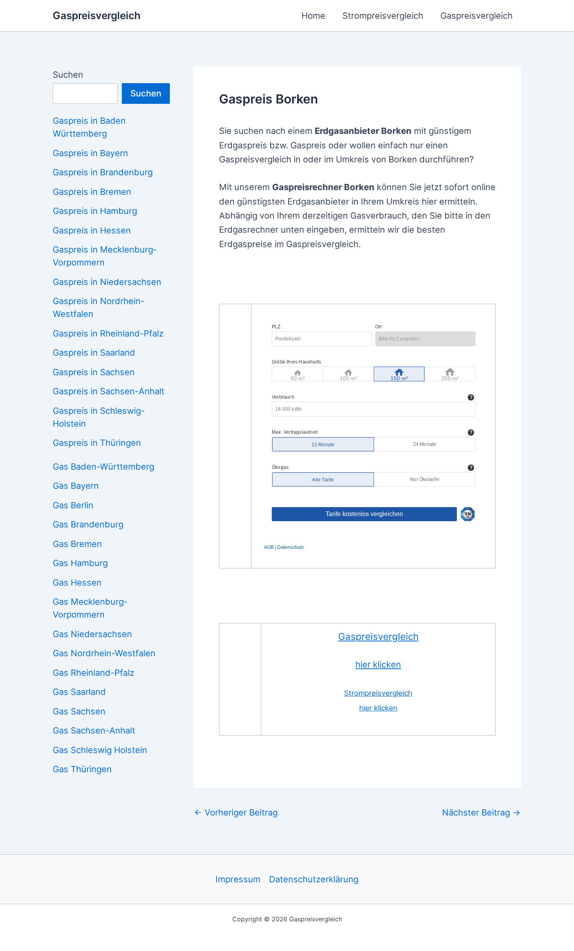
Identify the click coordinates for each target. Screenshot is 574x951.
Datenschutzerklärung (313, 879)
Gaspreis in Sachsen (94, 372)
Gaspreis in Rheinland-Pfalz (108, 333)
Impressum (238, 879)
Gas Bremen (77, 544)
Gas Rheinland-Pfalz (93, 673)
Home (313, 16)
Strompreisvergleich (382, 16)
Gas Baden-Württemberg (103, 466)
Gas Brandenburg (88, 524)
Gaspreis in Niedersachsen (107, 282)
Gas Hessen (77, 582)
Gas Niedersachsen (92, 634)
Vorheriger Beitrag (236, 812)
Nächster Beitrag (481, 812)
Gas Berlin (73, 505)
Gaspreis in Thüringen (97, 443)
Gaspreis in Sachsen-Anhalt (108, 391)
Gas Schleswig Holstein (100, 750)
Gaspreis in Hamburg (95, 211)
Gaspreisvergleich (97, 15)
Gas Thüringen (82, 769)
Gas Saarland (79, 692)
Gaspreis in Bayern (90, 153)
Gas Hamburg (80, 563)
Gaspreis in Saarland (94, 352)
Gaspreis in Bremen (92, 192)
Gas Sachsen (79, 711)
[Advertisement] (361, 282)
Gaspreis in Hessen (92, 230)
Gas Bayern (76, 486)
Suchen (68, 74)
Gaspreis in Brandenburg (103, 172)
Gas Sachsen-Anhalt (94, 730)
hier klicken (378, 664)
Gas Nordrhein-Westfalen (104, 653)
